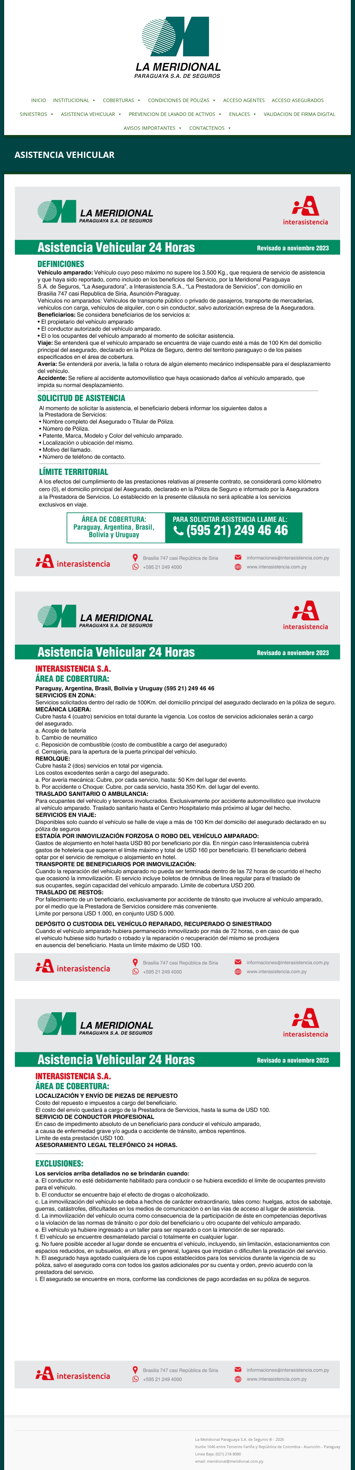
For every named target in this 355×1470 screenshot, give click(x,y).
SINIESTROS (33, 114)
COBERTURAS (118, 100)
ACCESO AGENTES (244, 100)
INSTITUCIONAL (71, 100)
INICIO (38, 100)
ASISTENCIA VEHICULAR (88, 114)
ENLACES (239, 114)
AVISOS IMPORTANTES (149, 128)
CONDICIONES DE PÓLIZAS (178, 100)
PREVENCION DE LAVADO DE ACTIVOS (172, 114)
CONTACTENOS (207, 128)
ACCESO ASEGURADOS (298, 100)
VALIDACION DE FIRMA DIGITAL (299, 114)
